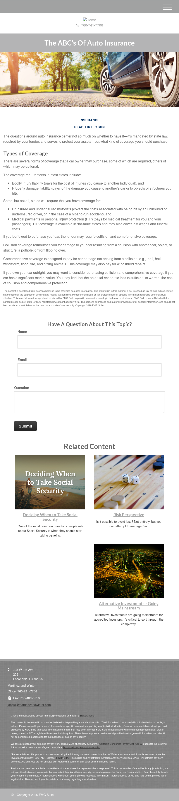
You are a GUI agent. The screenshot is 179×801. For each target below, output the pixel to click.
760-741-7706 (92, 25)
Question (21, 387)
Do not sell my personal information (81, 747)
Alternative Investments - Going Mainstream (129, 606)
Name (22, 331)
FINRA (59, 757)
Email (22, 359)
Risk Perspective (129, 514)
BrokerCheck (87, 715)
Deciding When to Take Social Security (50, 517)
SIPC (66, 757)
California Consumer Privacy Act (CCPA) (121, 743)
